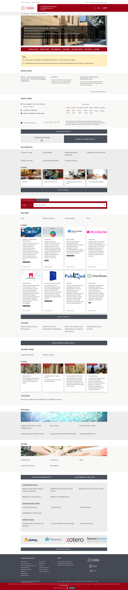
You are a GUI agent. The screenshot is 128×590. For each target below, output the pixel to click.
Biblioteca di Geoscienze (31, 497)
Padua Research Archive (25, 563)
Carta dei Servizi (71, 160)
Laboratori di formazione (44, 567)
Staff (81, 460)
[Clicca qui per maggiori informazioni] (52, 124)
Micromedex (70, 239)
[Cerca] (104, 205)
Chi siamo (91, 2)
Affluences (41, 565)
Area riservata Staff (99, 2)
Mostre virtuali (48, 355)
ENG (99, 8)
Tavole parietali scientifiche (74, 376)
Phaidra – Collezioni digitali (26, 569)
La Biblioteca (25, 460)
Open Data (54, 425)
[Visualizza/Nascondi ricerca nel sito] (95, 8)
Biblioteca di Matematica (60, 497)
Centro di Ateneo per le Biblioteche (64, 561)
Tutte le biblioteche (29, 507)
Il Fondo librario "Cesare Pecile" (51, 376)
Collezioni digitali (27, 355)
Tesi (88, 218)
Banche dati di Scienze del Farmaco (29, 327)
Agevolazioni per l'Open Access (32, 434)
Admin (105, 2)
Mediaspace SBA (24, 573)
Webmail (38, 2)
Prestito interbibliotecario (44, 571)
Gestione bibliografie (51, 160)
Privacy (96, 581)
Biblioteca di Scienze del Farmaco (39, 13)
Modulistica (54, 465)
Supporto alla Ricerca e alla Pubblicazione (31, 426)
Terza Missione (93, 376)
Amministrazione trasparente (80, 581)
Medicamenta (26, 283)
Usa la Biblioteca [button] (56, 49)
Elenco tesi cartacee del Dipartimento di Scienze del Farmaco (74, 328)
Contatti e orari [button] (44, 49)
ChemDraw (91, 283)
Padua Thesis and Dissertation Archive (28, 565)
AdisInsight (47, 239)
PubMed (69, 283)
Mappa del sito (90, 581)
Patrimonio (54, 460)
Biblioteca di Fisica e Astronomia (91, 489)
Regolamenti (56, 507)
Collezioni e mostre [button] (77, 49)
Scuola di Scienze (86, 523)
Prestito (24, 182)
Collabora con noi (69, 581)
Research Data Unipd (87, 425)
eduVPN (54, 77)
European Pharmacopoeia (52, 283)
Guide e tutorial (26, 267)
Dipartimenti (27, 2)
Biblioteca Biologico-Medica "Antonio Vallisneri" (32, 490)
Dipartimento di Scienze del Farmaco (32, 524)
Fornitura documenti (50, 182)
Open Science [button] (88, 49)
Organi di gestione (28, 465)
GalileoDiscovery (24, 561)
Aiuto (87, 2)
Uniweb (33, 2)
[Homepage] (21, 13)
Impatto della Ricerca (87, 434)
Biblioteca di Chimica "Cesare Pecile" (62, 490)
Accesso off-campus (43, 569)
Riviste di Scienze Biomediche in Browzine (52, 327)
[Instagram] (42, 141)
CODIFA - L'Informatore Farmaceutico (29, 240)
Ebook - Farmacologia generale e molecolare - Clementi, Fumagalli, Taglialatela (33, 79)
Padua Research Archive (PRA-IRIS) (63, 434)
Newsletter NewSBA (25, 575)
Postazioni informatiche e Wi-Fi (74, 182)
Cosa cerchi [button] (66, 49)
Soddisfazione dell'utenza (31, 513)
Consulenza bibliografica (96, 182)
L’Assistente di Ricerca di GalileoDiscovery (89, 78)
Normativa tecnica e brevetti (94, 327)
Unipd (22, 2)
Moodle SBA (23, 571)
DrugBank (91, 239)
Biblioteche (26, 13)
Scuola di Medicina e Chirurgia (62, 523)
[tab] (28, 200)
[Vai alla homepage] (27, 8)
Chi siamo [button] (96, 49)
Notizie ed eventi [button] (33, 49)
